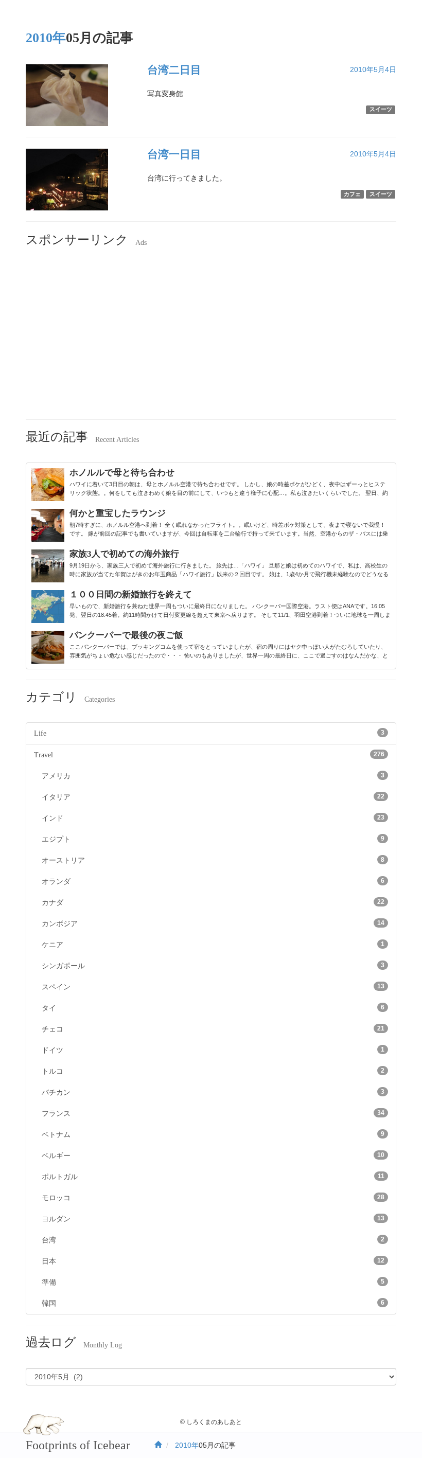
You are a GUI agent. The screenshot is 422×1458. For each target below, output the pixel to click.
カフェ (352, 194)
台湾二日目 (174, 70)
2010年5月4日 (373, 69)
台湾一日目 (174, 154)
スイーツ (381, 109)
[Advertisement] (211, 337)
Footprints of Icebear (78, 1445)
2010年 (187, 1445)
